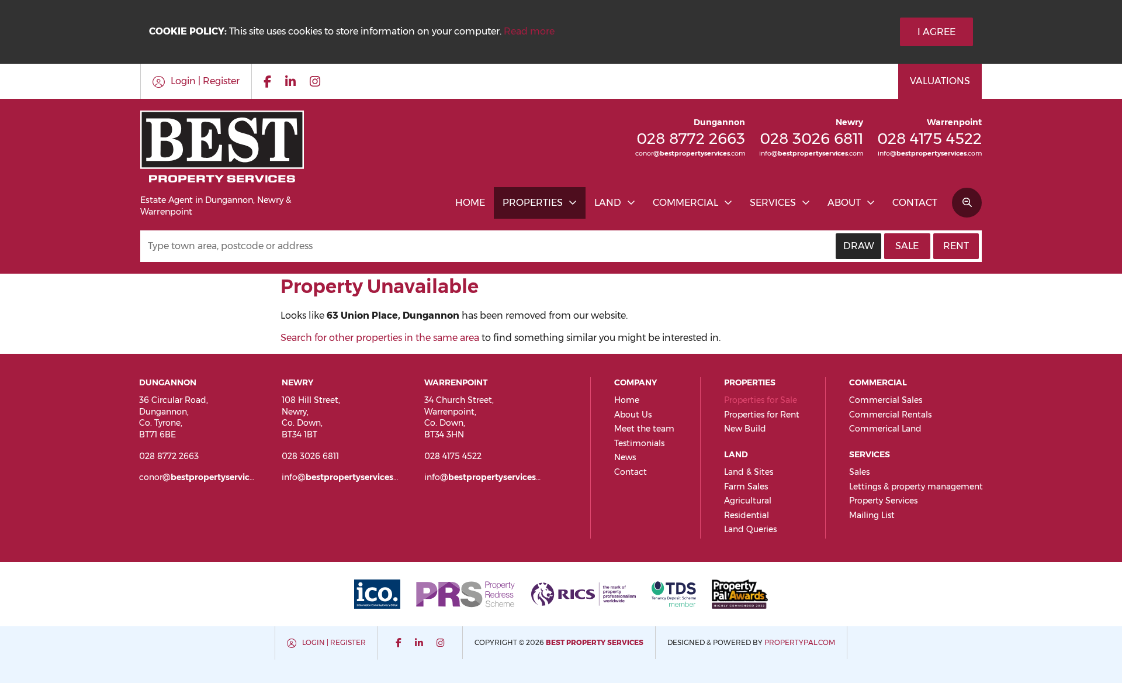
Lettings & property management (916, 486)
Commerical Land (885, 428)
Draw (858, 245)
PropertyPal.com (799, 642)
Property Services (883, 500)
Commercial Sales (885, 400)
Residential (746, 515)
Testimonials (639, 443)
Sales (859, 472)
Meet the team (644, 428)
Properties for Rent (761, 414)
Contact (914, 202)
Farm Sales (746, 486)
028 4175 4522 (929, 138)
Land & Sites (748, 472)
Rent (956, 245)
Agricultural (747, 500)
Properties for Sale (760, 400)
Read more (529, 31)
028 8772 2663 (690, 138)
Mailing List (872, 515)
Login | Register (334, 642)
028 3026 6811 (811, 138)
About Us (633, 414)
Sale (907, 245)
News (625, 457)
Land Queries (750, 529)
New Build (745, 428)
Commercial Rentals (890, 414)
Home (470, 202)
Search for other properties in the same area (379, 337)
